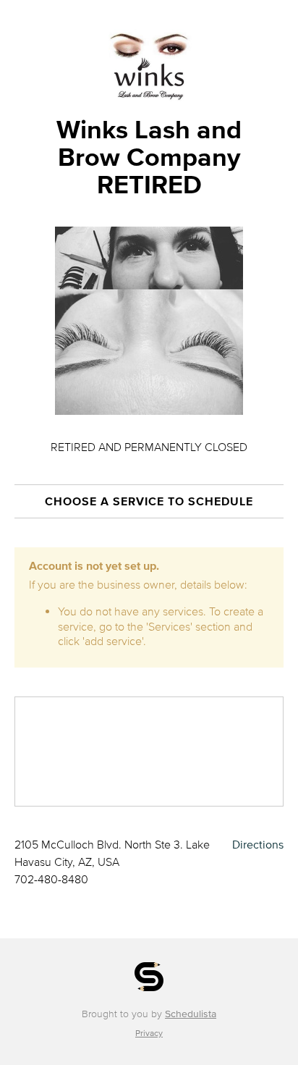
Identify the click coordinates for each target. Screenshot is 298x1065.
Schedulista (190, 1014)
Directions (258, 844)
